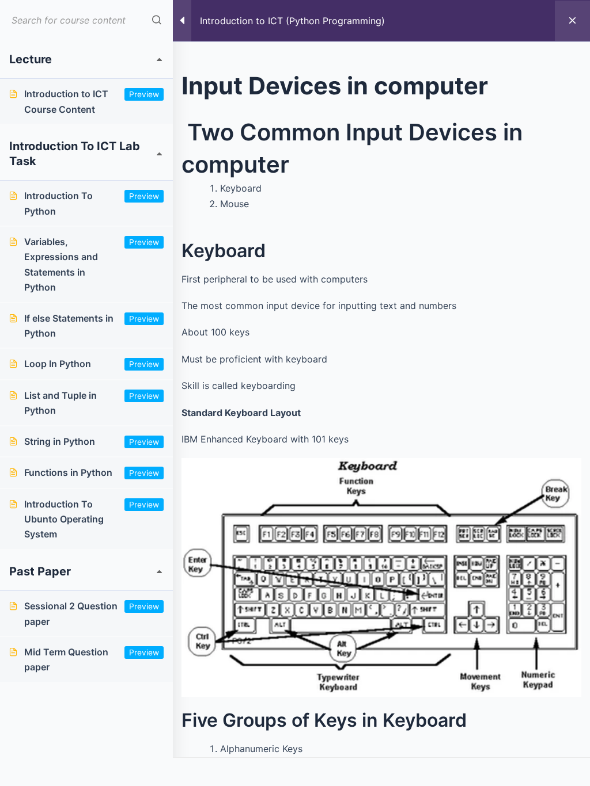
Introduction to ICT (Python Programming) (292, 20)
